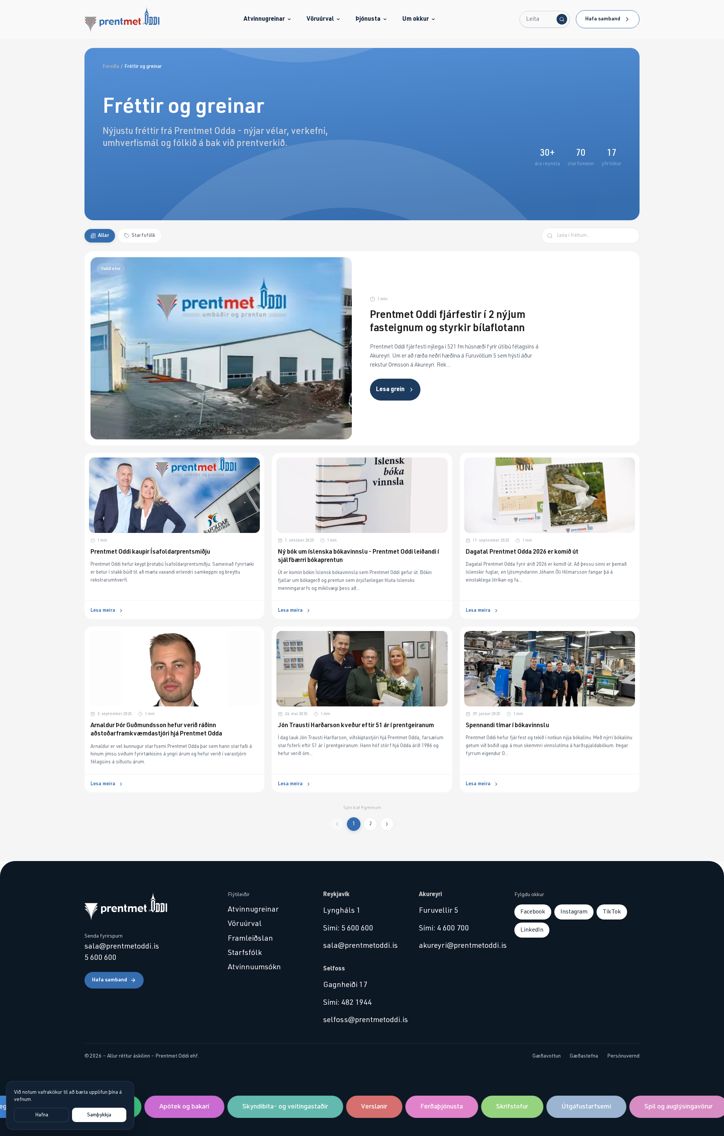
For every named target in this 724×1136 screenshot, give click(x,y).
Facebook (532, 912)
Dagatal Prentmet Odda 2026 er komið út (522, 552)
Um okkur (415, 19)
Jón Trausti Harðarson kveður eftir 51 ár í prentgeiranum (356, 725)
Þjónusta (368, 19)
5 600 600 (100, 957)
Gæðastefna (584, 1056)
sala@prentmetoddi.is (121, 946)
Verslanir (356, 1106)
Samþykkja (99, 1115)
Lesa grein (390, 389)
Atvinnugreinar (264, 19)
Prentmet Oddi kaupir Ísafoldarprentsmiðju (150, 552)
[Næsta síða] (387, 824)
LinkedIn (531, 930)
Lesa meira (102, 610)
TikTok (612, 912)
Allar (103, 235)
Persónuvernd (623, 1056)
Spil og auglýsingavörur (660, 1106)
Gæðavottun (546, 1056)
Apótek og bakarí (166, 1106)
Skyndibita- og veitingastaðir (267, 1106)
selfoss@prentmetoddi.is (361, 1020)
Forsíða (111, 66)
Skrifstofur (494, 1106)
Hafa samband (602, 18)
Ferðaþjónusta (423, 1106)
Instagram (573, 912)
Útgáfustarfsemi (568, 1106)
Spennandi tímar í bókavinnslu (507, 725)
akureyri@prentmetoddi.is (457, 945)
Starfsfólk (143, 235)
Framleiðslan (250, 938)
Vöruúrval (320, 19)
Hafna (41, 1115)
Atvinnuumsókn (254, 967)
